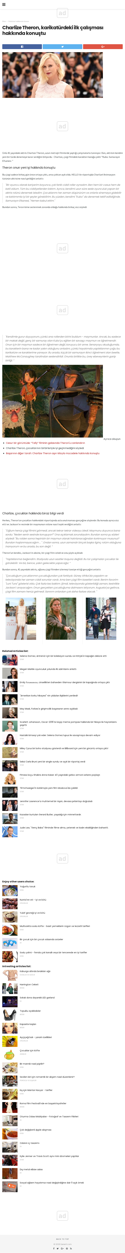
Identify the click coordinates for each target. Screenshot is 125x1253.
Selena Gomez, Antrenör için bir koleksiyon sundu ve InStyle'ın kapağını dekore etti (63, 656)
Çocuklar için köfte (30, 1050)
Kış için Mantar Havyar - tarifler (36, 1090)
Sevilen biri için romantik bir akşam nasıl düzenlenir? (47, 1076)
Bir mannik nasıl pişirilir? (32, 1063)
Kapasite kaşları (28, 1024)
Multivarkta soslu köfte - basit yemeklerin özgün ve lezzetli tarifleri (55, 926)
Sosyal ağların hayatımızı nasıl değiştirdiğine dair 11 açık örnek (52, 1182)
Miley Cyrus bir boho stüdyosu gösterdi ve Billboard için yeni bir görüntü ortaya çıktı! (64, 748)
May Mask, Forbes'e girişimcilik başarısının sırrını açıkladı (49, 708)
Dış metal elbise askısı (31, 1169)
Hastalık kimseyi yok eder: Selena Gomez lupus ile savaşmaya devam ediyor (60, 735)
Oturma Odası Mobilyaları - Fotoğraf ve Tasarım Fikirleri (49, 1116)
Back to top (62, 1239)
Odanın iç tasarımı (29, 1143)
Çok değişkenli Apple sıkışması (35, 1129)
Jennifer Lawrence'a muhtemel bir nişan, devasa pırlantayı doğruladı (56, 801)
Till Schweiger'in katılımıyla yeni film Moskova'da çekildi (49, 788)
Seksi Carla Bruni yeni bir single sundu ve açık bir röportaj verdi (52, 761)
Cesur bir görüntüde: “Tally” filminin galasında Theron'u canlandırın (45, 443)
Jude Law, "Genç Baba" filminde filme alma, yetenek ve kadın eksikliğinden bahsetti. (64, 827)
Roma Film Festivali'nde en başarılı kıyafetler (43, 1103)
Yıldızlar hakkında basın (18, 21)
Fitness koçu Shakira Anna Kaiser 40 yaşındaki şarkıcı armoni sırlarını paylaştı (60, 774)
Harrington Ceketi (29, 984)
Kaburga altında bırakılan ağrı (35, 971)
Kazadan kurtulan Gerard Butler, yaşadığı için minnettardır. (50, 814)
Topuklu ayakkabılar (30, 1010)
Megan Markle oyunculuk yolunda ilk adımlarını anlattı (48, 669)
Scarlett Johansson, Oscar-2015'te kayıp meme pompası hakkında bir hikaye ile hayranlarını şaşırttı (68, 723)
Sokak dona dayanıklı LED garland (37, 997)
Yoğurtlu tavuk (27, 886)
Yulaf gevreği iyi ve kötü (32, 912)
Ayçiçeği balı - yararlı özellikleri (36, 1037)
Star (4, 21)
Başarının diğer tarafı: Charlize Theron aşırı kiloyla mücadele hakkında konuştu (52, 453)
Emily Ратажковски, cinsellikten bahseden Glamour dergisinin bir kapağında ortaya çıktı (65, 682)
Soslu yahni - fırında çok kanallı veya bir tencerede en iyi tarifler (53, 952)
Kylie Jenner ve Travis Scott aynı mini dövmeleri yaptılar (49, 1156)
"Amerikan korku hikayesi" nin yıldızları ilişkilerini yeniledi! (49, 695)
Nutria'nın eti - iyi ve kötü (33, 899)
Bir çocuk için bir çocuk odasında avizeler (41, 939)
